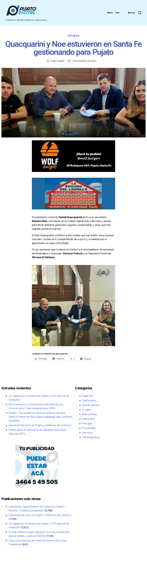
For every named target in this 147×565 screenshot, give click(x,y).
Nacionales (88, 418)
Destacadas (89, 400)
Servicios (87, 432)
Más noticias (89, 414)
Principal (87, 423)
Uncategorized (90, 437)
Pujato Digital (57, 61)
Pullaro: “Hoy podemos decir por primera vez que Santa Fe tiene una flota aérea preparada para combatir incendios (40, 416)
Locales (73, 35)
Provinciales (89, 428)
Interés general (90, 405)
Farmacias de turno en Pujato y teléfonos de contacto (40, 425)
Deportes (87, 395)
